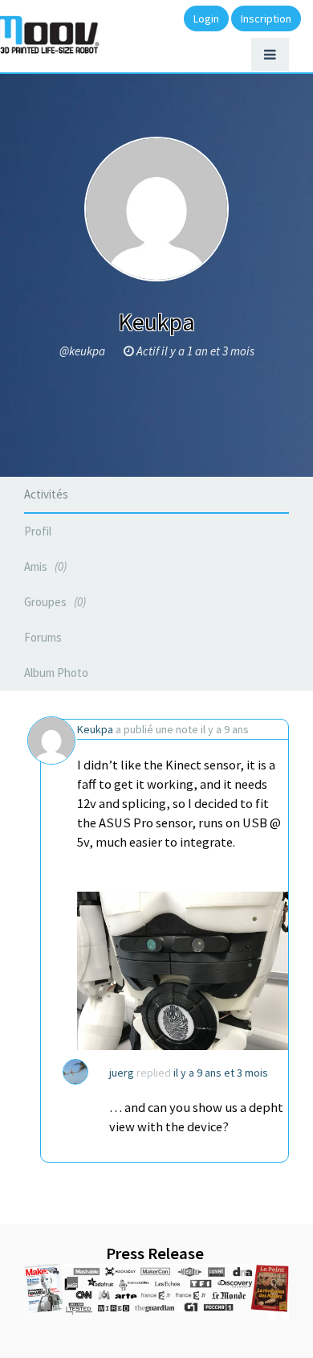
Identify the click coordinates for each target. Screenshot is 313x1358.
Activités (46, 494)
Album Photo (56, 672)
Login (206, 18)
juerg (121, 1072)
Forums (43, 637)
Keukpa (95, 729)
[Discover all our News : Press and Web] (156, 1291)
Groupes (53, 601)
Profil (37, 531)
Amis (43, 566)
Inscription (266, 18)
